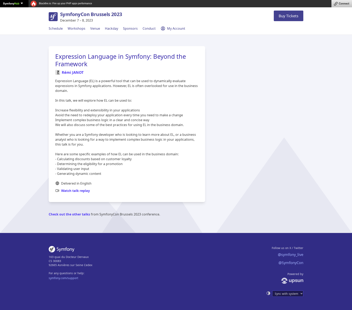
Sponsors (130, 28)
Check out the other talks (69, 214)
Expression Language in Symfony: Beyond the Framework (120, 60)
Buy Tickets (288, 15)
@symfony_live (290, 254)
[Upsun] (284, 281)
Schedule (56, 28)
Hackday (111, 28)
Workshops (76, 28)
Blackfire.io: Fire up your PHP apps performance (65, 3)
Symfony (11, 3)
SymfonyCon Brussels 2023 (91, 14)
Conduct (149, 28)
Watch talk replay (75, 190)
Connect (344, 3)
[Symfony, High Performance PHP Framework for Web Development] (61, 250)
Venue (95, 28)
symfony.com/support (63, 278)
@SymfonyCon (290, 262)
